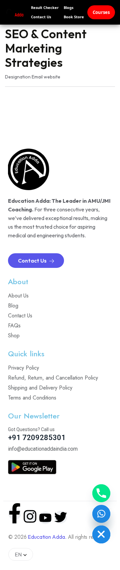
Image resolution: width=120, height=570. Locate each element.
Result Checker (45, 7)
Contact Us (41, 16)
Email (37, 77)
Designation (18, 77)
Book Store (74, 16)
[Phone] (101, 493)
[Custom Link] (101, 514)
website (52, 77)
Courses (101, 12)
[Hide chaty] (101, 534)
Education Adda (46, 536)
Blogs (68, 7)
